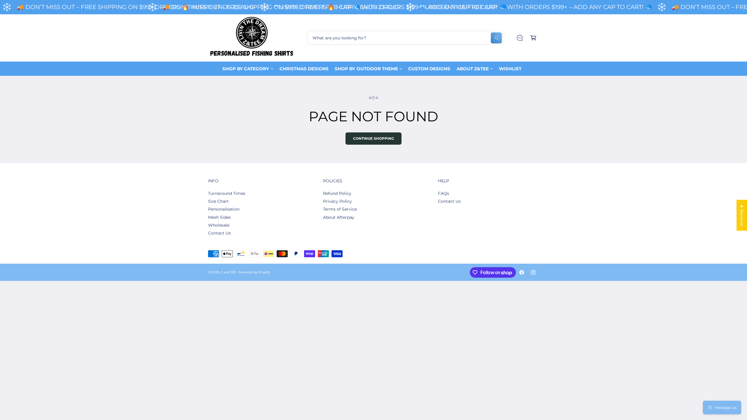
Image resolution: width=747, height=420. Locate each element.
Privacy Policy (337, 201)
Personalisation (224, 209)
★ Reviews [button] (741, 215)
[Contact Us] (519, 38)
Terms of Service (340, 209)
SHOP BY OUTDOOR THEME (366, 68)
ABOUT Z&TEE (473, 68)
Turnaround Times (226, 193)
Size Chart (218, 201)
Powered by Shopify (254, 272)
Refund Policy (337, 193)
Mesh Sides (219, 217)
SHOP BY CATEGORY (245, 68)
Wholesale (218, 225)
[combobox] (405, 38)
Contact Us (219, 233)
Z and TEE (228, 272)
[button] (533, 38)
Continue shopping (373, 138)
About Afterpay (338, 217)
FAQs (443, 193)
